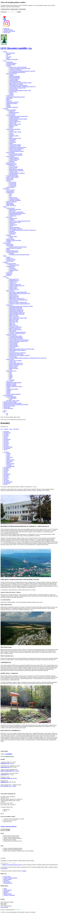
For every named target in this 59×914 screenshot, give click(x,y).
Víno (7, 277)
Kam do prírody (7, 876)
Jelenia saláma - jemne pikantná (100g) (18, 292)
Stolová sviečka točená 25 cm (16, 364)
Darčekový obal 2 (13, 288)
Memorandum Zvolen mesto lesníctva (17, 147)
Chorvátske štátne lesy (14, 78)
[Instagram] (6, 26)
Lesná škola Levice (10, 162)
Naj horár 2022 (12, 182)
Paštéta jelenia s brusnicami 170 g (16, 298)
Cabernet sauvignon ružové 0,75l (16, 285)
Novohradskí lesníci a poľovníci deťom (18, 85)
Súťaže (10, 137)
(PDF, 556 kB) (10, 770)
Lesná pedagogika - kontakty (15, 153)
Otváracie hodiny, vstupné (15, 131)
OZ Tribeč (5, 434)
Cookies (8, 387)
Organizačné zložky (10, 64)
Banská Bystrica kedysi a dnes (16, 354)
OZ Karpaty (16, 429)
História (8, 99)
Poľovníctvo (9, 217)
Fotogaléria (11, 161)
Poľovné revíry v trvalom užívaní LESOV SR (19, 221)
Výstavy (11, 133)
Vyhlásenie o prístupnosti (12, 107)
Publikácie (11, 126)
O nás (4, 60)
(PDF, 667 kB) (9, 778)
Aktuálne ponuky (13, 218)
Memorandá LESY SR (11, 73)
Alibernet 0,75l (12, 283)
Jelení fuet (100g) (13, 294)
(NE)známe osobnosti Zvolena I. (16, 151)
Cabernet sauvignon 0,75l (15, 284)
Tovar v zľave (9, 381)
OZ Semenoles (6, 448)
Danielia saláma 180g (14, 296)
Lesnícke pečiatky (13, 343)
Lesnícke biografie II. (14, 346)
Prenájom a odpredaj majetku (10, 402)
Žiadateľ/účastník (13, 197)
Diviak (10, 374)
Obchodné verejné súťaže (9, 31)
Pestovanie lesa (9, 202)
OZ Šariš (5, 444)
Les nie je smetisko (13, 166)
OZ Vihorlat (6, 445)
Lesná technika (12, 268)
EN (7, 413)
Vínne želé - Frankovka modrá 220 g (17, 332)
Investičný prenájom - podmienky (14, 248)
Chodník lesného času (14, 159)
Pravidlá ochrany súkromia (12, 102)
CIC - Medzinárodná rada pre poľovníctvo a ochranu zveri (22, 230)
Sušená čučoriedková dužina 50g (16, 314)
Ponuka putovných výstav (15, 138)
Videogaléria (12, 140)
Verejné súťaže (12, 232)
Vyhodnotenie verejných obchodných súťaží (19, 254)
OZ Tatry (5, 438)
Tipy (7, 55)
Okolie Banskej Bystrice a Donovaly (17, 350)
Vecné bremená (9, 245)
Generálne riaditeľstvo (11, 63)
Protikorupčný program (11, 103)
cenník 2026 (3, 774)
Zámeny (8, 249)
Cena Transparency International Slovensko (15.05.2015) (22, 71)
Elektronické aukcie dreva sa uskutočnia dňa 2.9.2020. (15, 404)
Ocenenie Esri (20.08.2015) (15, 69)
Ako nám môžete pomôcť (15, 144)
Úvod (10, 193)
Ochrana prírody (10, 191)
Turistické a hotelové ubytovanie (13, 240)
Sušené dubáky (12, 330)
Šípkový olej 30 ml (13, 325)
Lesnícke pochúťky (10, 115)
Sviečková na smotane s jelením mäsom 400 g (19, 303)
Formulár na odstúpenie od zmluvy (14, 386)
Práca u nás (9, 100)
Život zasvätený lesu (13, 342)
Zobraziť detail (22, 9)
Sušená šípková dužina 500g (15, 307)
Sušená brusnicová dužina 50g (16, 311)
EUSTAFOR (12, 113)
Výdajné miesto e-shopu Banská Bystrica (18, 116)
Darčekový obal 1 (13, 286)
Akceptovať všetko (5, 9)
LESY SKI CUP (13, 168)
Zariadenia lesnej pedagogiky (16, 155)
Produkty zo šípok (13, 125)
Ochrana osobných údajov (15, 149)
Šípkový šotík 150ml (14, 319)
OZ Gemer (5, 441)
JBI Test (11, 271)
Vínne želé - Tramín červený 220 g (17, 333)
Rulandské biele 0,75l (14, 280)
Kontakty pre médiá (10, 259)
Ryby (10, 378)
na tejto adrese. (4, 868)
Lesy (2, 429)
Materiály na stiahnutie (11, 201)
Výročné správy (10, 95)
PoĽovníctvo (6, 891)
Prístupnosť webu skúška (12, 59)
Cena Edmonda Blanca (14, 227)
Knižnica (11, 143)
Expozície (11, 134)
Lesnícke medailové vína (15, 121)
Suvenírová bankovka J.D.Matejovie (17, 352)
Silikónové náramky (13, 368)
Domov (5, 51)
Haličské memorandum (14, 76)
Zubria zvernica (9, 178)
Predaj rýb (8, 462)
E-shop (5, 276)
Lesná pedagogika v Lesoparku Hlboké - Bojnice (20, 82)
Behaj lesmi (12, 165)
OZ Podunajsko (7, 432)
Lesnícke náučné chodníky (12, 177)
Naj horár (8, 181)
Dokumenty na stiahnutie (15, 200)
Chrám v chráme (13, 356)
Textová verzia (6, 32)
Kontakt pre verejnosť (14, 265)
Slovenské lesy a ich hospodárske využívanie (19, 355)
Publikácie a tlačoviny (11, 334)
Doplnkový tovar (10, 359)
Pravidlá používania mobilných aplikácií (12, 403)
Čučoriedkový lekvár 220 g (15, 327)
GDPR (5, 888)
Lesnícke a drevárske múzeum (13, 129)
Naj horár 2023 (12, 183)
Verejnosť (5, 108)
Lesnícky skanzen (10, 156)
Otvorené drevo (9, 179)
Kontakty (5, 262)
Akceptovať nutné (14, 9)
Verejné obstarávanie (8, 29)
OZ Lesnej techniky (8, 447)
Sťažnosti (8, 106)
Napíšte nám (6, 28)
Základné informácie (14, 157)
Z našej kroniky (12, 142)
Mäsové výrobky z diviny (15, 124)
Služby (5, 206)
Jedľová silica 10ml (13, 321)
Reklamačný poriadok (11, 383)
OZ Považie (6, 435)
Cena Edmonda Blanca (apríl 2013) (17, 72)
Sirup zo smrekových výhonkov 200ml (18, 317)
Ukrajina (11, 93)
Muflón (11, 376)
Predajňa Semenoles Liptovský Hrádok (18, 118)
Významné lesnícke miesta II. (16, 337)
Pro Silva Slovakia (13, 89)
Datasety (8, 104)
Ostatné (11, 128)
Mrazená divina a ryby (11, 370)
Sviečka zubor (12, 361)
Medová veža (12, 324)
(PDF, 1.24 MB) (8, 786)
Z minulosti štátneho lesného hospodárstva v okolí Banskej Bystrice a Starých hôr (27, 358)
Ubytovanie (6, 880)
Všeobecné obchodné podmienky (14, 382)
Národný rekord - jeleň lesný (15, 228)
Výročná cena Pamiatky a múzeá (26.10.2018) (19, 68)
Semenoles (11, 267)
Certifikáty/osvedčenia (14, 199)
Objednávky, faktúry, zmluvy (13, 400)
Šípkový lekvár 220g (14, 316)
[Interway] (17, 909)
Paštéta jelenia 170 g (13, 297)
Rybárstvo (8, 235)
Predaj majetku (9, 244)
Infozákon (8, 275)
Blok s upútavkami (10, 53)
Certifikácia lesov (10, 192)
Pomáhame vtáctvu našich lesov (16, 170)
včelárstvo (11, 94)
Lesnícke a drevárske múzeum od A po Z (18, 341)
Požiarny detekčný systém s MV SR (17, 87)
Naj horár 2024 (12, 184)
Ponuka (8, 458)
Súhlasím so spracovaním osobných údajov (12, 864)
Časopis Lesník (9, 261)
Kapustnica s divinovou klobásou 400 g (18, 302)
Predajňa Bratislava (13, 120)
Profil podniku (9, 62)
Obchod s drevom (10, 187)
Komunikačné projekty (11, 164)
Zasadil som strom (13, 171)
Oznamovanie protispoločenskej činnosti (15, 97)
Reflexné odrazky (13, 367)
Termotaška (11, 380)
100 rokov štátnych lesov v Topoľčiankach (19, 339)
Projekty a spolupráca (11, 109)
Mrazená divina (12, 122)
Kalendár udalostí (13, 174)
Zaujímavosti (12, 233)
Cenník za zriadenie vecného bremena (17, 246)
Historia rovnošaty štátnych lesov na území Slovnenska (21, 349)
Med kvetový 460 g (13, 315)
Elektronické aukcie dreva (15, 209)
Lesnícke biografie (13, 345)
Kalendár (8, 54)
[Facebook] (4, 19)
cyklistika (11, 75)
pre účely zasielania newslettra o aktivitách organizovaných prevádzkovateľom (30, 864)
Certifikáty (8, 390)
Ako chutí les (12, 347)
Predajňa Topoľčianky (14, 117)
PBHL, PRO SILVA (11, 205)
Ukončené (11, 253)
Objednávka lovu (13, 224)
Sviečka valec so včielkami (15, 360)
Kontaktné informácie (11, 263)
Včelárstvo (8, 241)
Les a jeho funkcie (10, 190)
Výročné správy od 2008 (15, 146)
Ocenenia (8, 65)
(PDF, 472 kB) (7, 763)
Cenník (11, 226)
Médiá (4, 255)
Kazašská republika (13, 80)
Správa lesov (6, 188)
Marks (7, 58)
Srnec (10, 373)
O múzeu (11, 130)
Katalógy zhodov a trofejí (15, 222)
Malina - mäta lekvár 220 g (15, 329)
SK (4, 412)
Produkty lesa (9, 305)
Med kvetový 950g (13, 320)
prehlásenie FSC (5, 782)
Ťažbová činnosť (10, 204)
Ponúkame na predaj (13, 135)
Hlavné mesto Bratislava (14, 77)
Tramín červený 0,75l (14, 289)
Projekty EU (12, 111)
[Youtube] (4, 17)
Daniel (10, 377)
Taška (10, 369)
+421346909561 (8, 754)
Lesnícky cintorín (13, 160)
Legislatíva (11, 219)
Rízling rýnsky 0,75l (13, 279)
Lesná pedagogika (10, 152)
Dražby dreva (12, 210)
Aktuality (8, 257)
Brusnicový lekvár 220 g (14, 328)
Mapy (10, 429)
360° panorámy (12, 139)
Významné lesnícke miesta (12, 175)
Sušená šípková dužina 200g (15, 308)
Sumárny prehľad (10, 459)
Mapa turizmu (9, 461)
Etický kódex (9, 98)
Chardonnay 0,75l (13, 281)
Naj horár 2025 (12, 186)
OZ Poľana (6, 440)
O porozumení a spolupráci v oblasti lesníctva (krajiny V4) (22, 86)
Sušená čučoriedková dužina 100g (17, 312)
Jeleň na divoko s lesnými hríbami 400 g (18, 299)
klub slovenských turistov (15, 81)
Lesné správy (9, 272)
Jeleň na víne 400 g (13, 301)
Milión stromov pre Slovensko (16, 84)
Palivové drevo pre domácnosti (16, 212)
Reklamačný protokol (11, 385)
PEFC (10, 195)
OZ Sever (5, 436)
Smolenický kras (13, 91)
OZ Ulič (5, 449)
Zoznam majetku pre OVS (12, 250)
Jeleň (10, 372)
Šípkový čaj (12, 323)
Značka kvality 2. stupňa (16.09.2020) (18, 67)
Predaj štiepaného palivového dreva (17, 213)
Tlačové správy (9, 258)
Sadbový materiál (10, 239)
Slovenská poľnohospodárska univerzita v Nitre (20, 90)
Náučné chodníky (10, 463)
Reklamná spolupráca (14, 112)
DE (7, 414)
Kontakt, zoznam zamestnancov (16, 148)
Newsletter (8, 56)
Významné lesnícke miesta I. (15, 336)
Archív (10, 399)
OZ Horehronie (7, 439)
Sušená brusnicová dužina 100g (16, 310)
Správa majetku (7, 243)
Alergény (8, 391)
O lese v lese (12, 351)
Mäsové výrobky (10, 290)
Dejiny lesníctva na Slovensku (16, 338)
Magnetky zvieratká (13, 365)
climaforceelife (6, 407)
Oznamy (8, 454)
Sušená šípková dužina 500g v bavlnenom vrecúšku (21, 306)
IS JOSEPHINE (13, 398)
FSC (10, 196)
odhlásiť (24, 870)
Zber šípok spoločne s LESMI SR (17, 173)
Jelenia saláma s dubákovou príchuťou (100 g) (19, 293)
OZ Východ (6, 443)
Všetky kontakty (4, 907)
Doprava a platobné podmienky (13, 394)
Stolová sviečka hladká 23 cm (16, 363)
